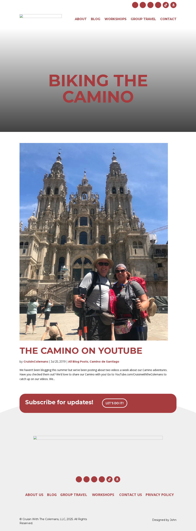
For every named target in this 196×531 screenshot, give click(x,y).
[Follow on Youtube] (150, 5)
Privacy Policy (159, 494)
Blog (95, 19)
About (81, 19)
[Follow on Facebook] (143, 5)
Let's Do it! (115, 403)
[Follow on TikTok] (166, 5)
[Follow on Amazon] (173, 5)
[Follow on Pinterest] (158, 5)
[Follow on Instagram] (135, 5)
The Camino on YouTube (81, 350)
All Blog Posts (78, 361)
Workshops (116, 19)
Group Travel (143, 19)
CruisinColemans (36, 361)
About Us (34, 494)
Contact (168, 19)
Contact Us (130, 494)
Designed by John (164, 520)
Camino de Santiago (104, 361)
